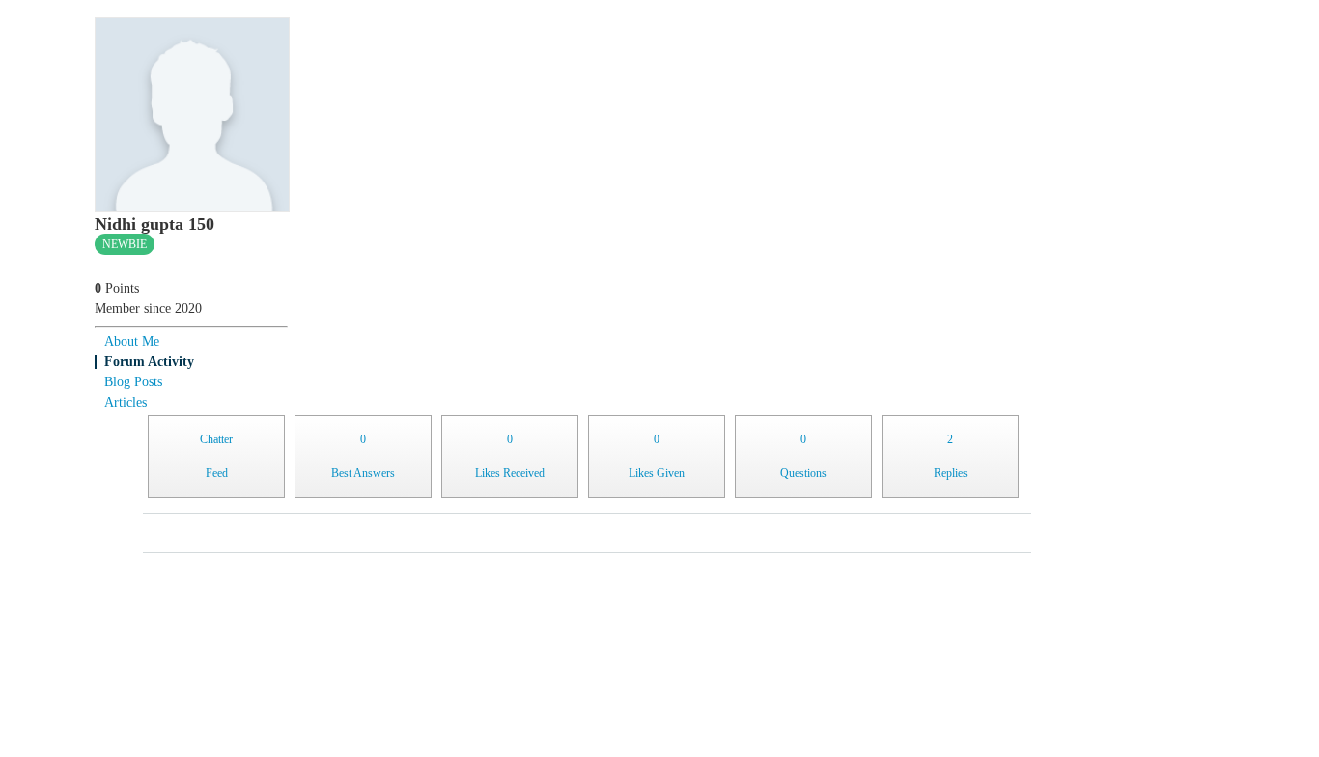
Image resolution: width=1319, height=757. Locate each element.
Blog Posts (133, 382)
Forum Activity (149, 361)
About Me (131, 341)
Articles (125, 402)
